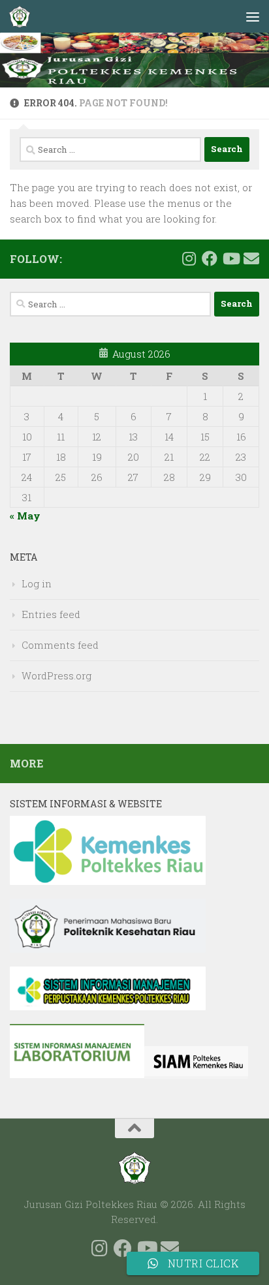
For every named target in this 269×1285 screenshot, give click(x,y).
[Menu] (252, 16)
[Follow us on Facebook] (209, 258)
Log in (37, 583)
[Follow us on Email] (251, 258)
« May (25, 515)
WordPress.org (56, 675)
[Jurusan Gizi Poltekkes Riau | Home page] (23, 16)
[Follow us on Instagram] (189, 258)
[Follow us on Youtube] (230, 258)
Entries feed (51, 614)
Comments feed (60, 644)
